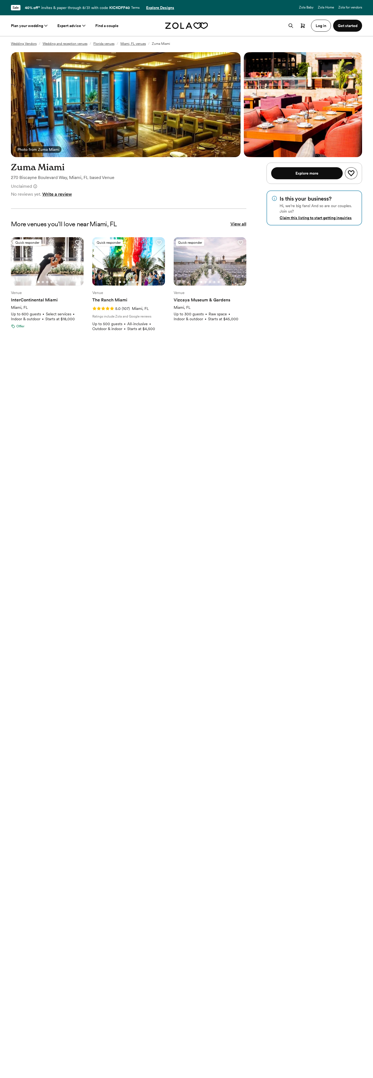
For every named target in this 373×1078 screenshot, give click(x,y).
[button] (78, 242)
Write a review (57, 194)
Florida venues (103, 44)
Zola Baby (306, 7)
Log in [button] (321, 26)
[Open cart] (303, 26)
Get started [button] (347, 26)
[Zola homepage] (186, 25)
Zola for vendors (350, 7)
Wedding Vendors (24, 44)
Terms (135, 8)
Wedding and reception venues (65, 44)
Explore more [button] (306, 173)
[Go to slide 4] (51, 282)
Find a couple (107, 26)
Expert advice (69, 26)
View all (238, 224)
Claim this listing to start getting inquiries (316, 218)
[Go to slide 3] (47, 282)
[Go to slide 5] (56, 282)
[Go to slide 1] (38, 282)
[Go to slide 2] (43, 282)
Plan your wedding (27, 26)
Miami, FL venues (133, 44)
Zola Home (326, 7)
